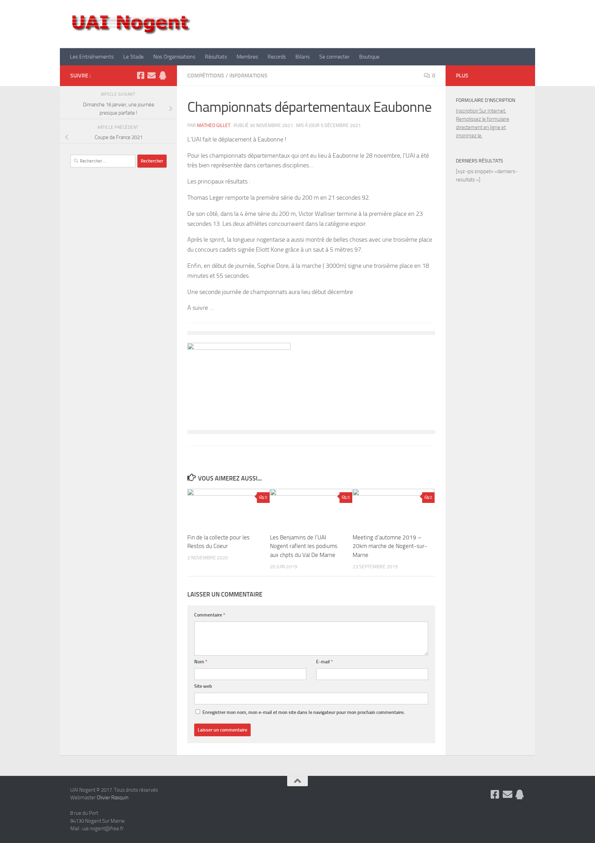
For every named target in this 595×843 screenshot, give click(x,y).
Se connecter (334, 56)
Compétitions (205, 75)
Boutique (369, 56)
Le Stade (133, 56)
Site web (203, 686)
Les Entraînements (92, 56)
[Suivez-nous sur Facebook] (140, 75)
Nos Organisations (174, 56)
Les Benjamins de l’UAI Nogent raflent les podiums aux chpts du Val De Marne (303, 546)
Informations (248, 75)
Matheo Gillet (213, 125)
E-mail (324, 662)
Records (277, 56)
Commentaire (209, 615)
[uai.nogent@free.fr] (151, 75)
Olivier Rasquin (112, 797)
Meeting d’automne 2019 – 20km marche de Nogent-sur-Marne (390, 546)
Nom (200, 662)
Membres (247, 56)
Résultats (216, 56)
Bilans (302, 56)
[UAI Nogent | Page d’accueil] (130, 24)
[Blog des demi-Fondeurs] (162, 75)
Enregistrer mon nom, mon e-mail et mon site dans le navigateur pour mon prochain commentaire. (303, 712)
